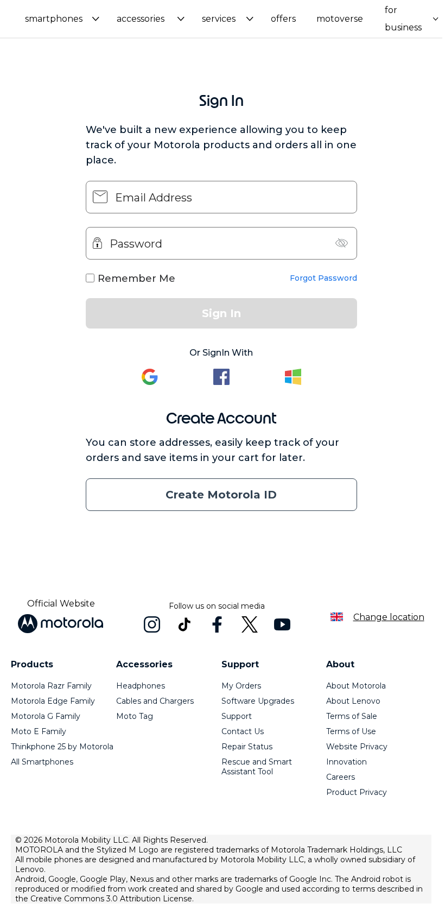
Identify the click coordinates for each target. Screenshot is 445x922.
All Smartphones (42, 762)
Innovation (346, 762)
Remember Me (136, 279)
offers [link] (283, 19)
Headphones (140, 686)
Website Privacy (356, 747)
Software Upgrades (257, 701)
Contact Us (242, 731)
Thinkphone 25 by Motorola (62, 747)
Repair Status (246, 747)
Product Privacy (356, 792)
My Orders (241, 686)
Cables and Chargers (155, 701)
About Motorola (356, 686)
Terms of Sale (351, 716)
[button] (62, 18)
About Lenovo (353, 701)
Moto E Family (38, 731)
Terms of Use (351, 731)
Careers (340, 777)
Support (236, 716)
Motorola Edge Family (53, 701)
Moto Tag (134, 716)
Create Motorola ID (221, 494)
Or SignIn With (221, 353)
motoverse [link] (339, 19)
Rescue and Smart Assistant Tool (256, 766)
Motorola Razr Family (51, 686)
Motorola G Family (45, 716)
